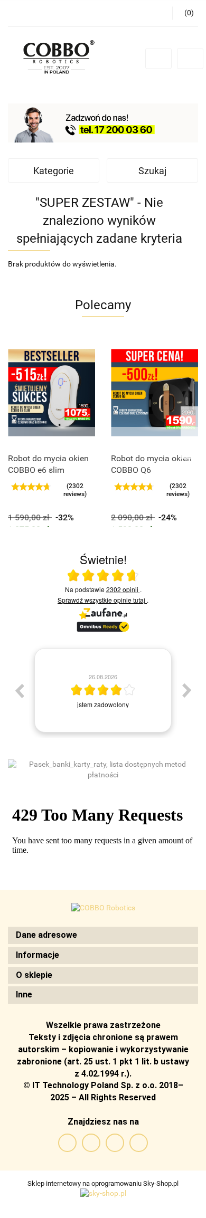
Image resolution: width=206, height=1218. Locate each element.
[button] (103, 935)
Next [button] (187, 690)
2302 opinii (123, 589)
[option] (103, 690)
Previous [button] (19, 690)
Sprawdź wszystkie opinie (101, 599)
